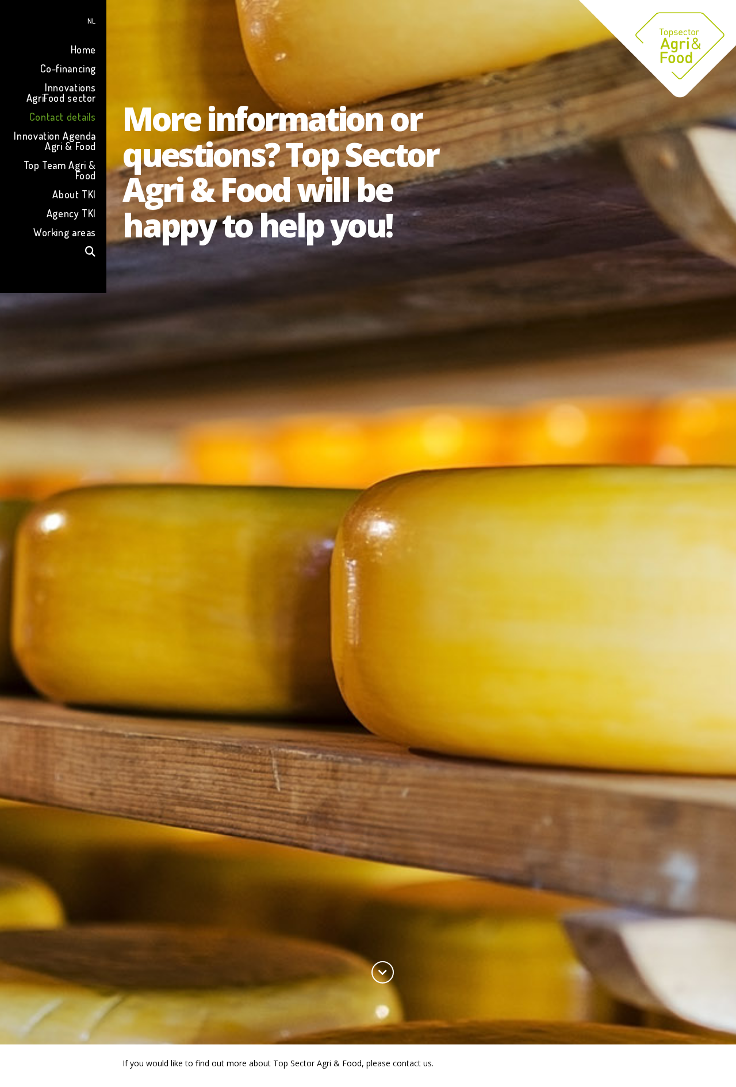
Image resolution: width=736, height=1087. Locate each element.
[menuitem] (53, 19)
